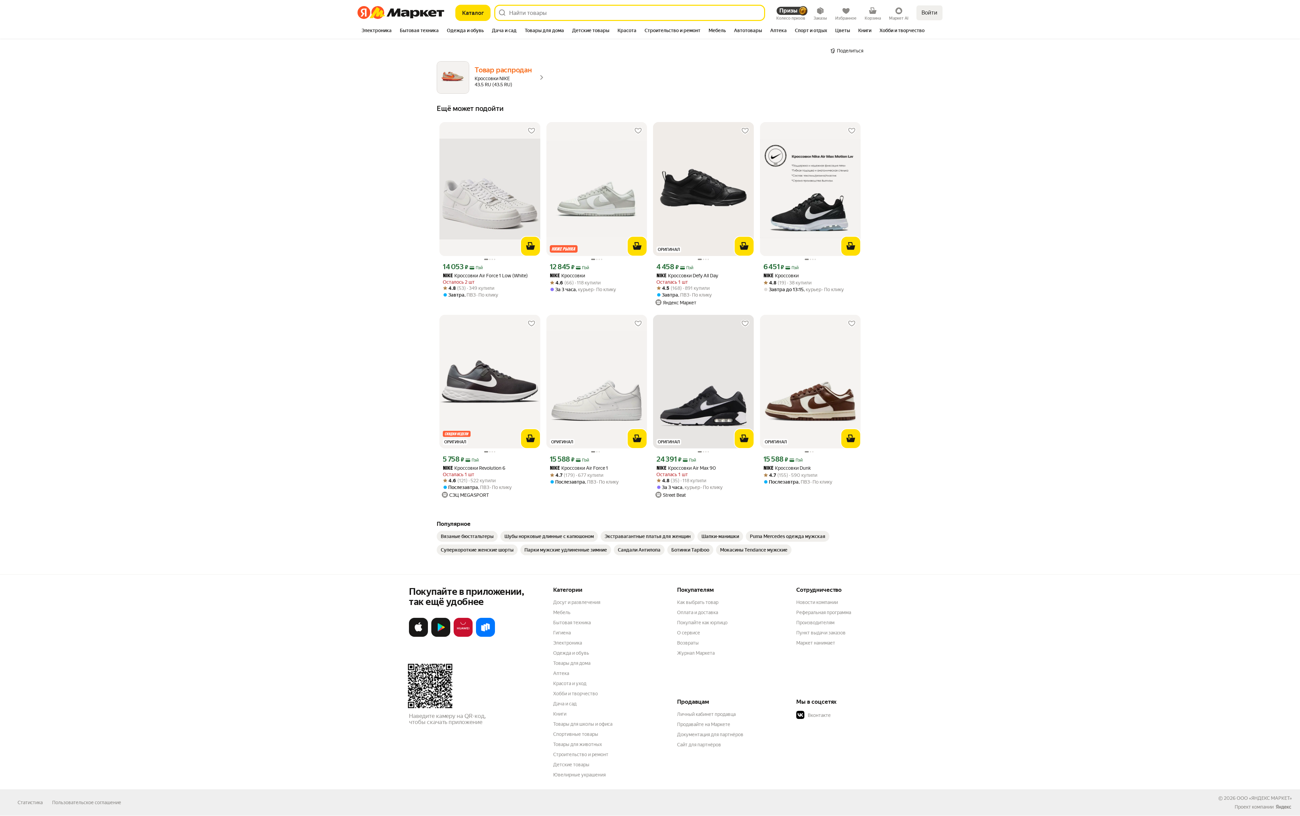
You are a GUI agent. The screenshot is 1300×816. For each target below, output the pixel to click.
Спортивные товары (575, 734)
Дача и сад (565, 703)
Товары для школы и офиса (582, 724)
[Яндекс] (1283, 807)
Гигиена (562, 632)
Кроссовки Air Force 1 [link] (579, 468)
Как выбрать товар (697, 602)
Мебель (561, 612)
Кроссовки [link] (567, 276)
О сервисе (688, 632)
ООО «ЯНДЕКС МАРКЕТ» (1264, 798)
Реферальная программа (823, 612)
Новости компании (817, 602)
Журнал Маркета (696, 653)
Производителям (815, 622)
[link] (467, 536)
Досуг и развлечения (576, 602)
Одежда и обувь (571, 653)
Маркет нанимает (815, 643)
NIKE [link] (448, 276)
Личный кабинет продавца (706, 714)
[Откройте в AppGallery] (463, 635)
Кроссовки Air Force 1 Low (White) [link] (485, 276)
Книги (559, 714)
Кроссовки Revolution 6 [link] (474, 468)
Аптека (561, 673)
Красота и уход (569, 683)
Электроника (567, 643)
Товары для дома (571, 663)
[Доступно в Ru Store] (485, 635)
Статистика (30, 802)
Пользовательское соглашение (86, 802)
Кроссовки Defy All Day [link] (687, 276)
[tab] (377, 31)
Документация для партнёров (710, 734)
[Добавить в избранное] (531, 131)
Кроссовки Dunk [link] (787, 468)
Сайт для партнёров (699, 744)
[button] (843, 715)
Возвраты (688, 643)
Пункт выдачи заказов (821, 632)
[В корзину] (530, 246)
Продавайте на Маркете (703, 724)
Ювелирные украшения (579, 774)
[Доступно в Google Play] (440, 635)
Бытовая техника (572, 622)
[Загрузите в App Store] (418, 635)
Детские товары (571, 764)
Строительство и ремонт (580, 754)
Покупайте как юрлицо (702, 622)
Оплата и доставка (697, 612)
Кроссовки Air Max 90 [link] (686, 468)
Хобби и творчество (575, 693)
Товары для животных (577, 744)
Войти (929, 12)
